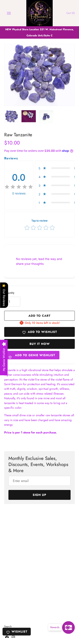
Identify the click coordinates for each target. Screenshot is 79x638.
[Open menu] (8, 13)
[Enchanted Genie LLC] (39, 13)
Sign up (39, 495)
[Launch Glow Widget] (68, 627)
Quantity (9, 293)
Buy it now (39, 344)
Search (8, 626)
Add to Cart (39, 316)
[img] (18, 186)
